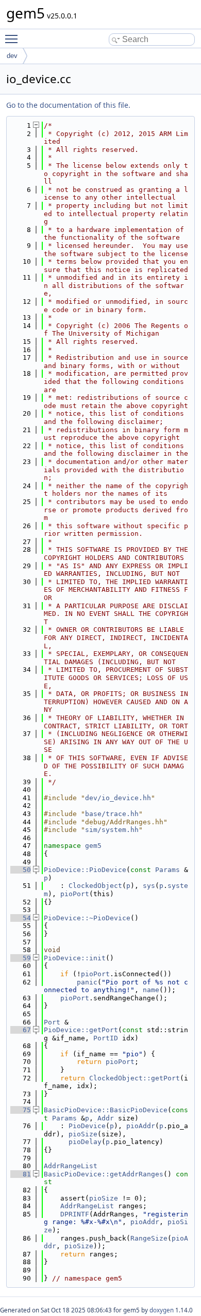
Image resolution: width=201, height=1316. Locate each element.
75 (20, 1110)
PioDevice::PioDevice (85, 870)
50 (20, 870)
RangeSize (148, 1238)
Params (167, 870)
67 (20, 1030)
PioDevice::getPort (81, 1030)
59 (20, 958)
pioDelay (85, 1142)
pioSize (83, 1134)
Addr (105, 1118)
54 (20, 918)
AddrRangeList (70, 1166)
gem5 (93, 845)
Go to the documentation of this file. (68, 105)
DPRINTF (74, 1214)
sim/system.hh (112, 830)
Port (52, 1022)
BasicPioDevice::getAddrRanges (103, 1174)
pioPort (74, 894)
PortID (105, 1038)
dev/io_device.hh (118, 798)
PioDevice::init (75, 958)
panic (87, 982)
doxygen (161, 1310)
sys (149, 885)
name (151, 990)
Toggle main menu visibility (13, 38)
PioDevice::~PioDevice (87, 918)
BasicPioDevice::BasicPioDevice (105, 1110)
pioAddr (140, 1126)
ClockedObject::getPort (134, 1078)
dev (12, 56)
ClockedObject (95, 885)
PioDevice (87, 1126)
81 (20, 1174)
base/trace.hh (112, 814)
